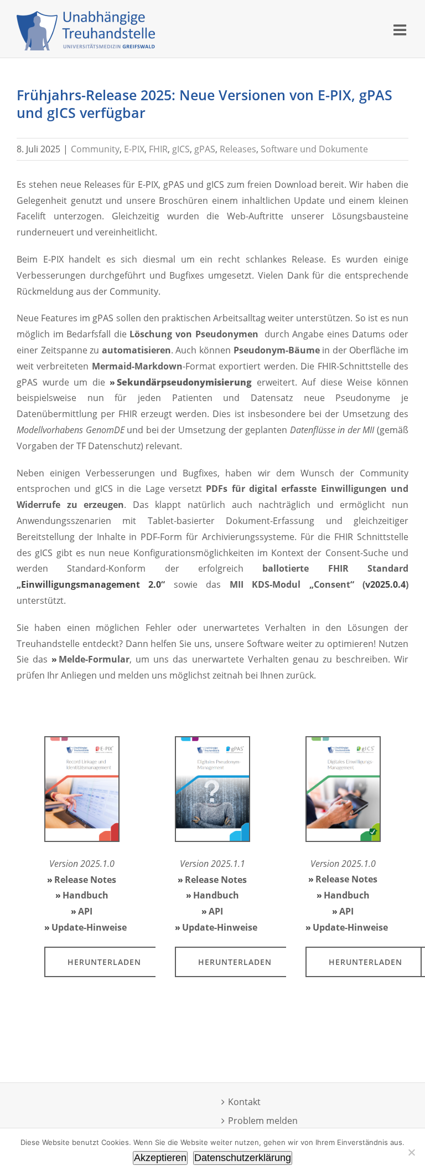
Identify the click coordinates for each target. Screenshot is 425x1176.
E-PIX (134, 149)
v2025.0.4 (385, 584)
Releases (238, 149)
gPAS (204, 149)
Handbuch (85, 895)
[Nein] (411, 1152)
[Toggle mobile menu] (400, 29)
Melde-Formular (94, 659)
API (85, 911)
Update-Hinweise (89, 927)
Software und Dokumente (314, 149)
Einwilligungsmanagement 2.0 (91, 584)
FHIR (158, 149)
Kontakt (244, 1102)
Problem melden (263, 1121)
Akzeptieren (160, 1157)
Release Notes (85, 880)
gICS (181, 149)
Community (95, 149)
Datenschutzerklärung (242, 1157)
